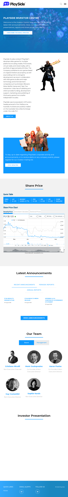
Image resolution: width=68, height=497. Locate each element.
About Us (9, 116)
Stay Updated (13, 165)
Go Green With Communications (18, 37)
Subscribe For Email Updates (18, 32)
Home (5, 490)
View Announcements (34, 318)
